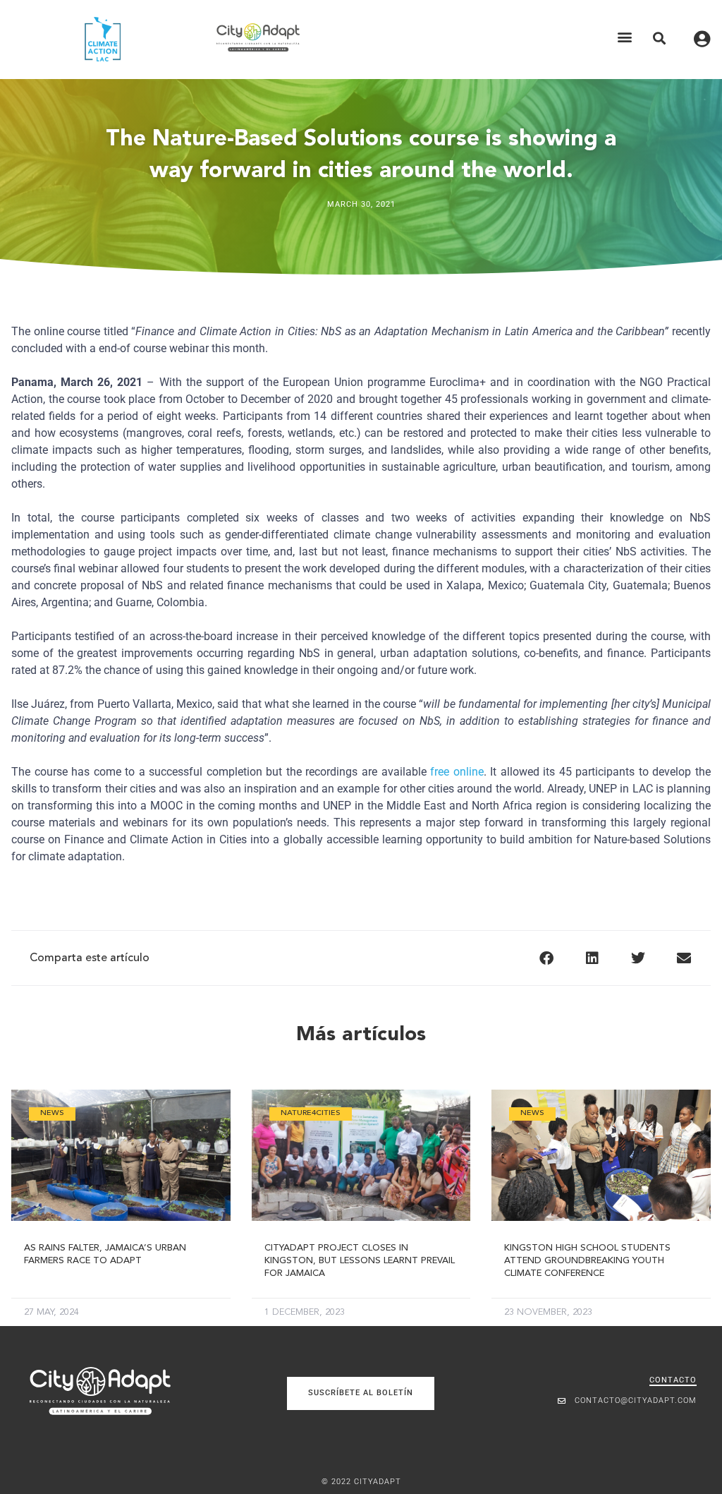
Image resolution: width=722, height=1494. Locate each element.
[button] (625, 37)
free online (457, 771)
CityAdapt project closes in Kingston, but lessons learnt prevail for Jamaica (359, 1260)
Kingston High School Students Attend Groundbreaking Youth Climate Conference (587, 1260)
